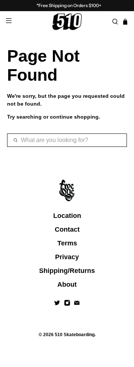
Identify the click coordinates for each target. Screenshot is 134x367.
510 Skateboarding (75, 334)
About (67, 284)
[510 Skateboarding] (67, 21)
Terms (67, 243)
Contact (67, 229)
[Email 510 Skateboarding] (77, 304)
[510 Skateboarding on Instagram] (67, 304)
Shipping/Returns (67, 270)
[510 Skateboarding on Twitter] (57, 304)
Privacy (67, 257)
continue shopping (74, 117)
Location (67, 215)
